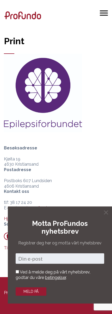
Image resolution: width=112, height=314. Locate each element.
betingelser (55, 277)
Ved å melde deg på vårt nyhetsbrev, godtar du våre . (53, 275)
